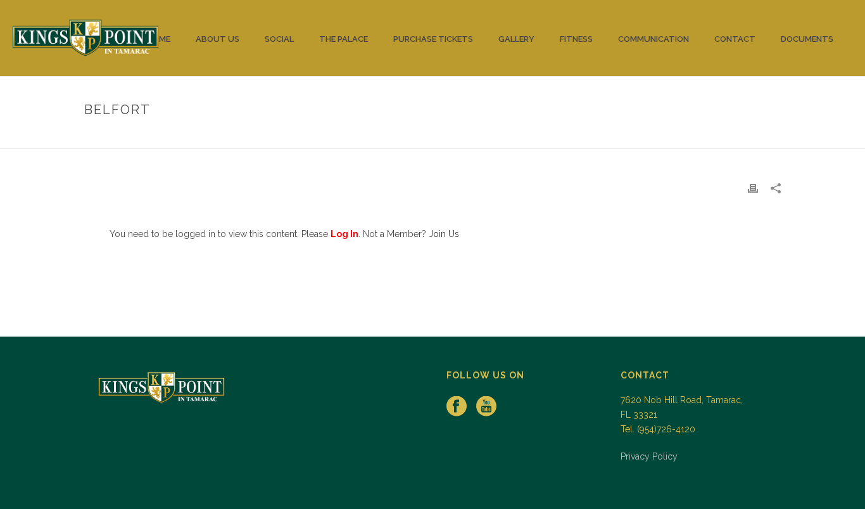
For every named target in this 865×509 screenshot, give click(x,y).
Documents (807, 39)
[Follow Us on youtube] (486, 407)
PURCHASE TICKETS (433, 39)
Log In (344, 234)
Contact (734, 39)
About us (217, 39)
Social (279, 39)
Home (158, 39)
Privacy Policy (649, 456)
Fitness (576, 39)
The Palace (343, 39)
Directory (706, 136)
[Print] (753, 188)
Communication (653, 39)
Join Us (444, 234)
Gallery (516, 39)
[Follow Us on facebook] (456, 407)
